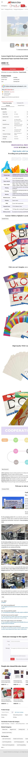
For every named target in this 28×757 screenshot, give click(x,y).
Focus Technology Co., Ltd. (16, 751)
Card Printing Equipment (19, 741)
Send (12, 659)
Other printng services (17, 714)
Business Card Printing (7, 732)
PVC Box (15, 717)
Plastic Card (4, 729)
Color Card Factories (6, 738)
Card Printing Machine (6, 741)
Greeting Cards (22, 729)
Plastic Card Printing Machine (8, 745)
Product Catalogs (19, 712)
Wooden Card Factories (18, 738)
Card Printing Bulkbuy (21, 745)
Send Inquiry (13, 69)
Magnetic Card (13, 729)
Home (2, 9)
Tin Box (2, 717)
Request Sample (22, 72)
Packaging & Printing (8, 9)
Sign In (3, 97)
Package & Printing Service (18, 9)
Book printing (4, 714)
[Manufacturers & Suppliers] (14, 2)
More (2, 747)
